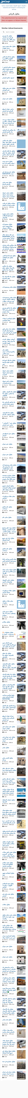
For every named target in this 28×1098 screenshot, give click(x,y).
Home (3, 6)
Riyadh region (17, 6)
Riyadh (24, 6)
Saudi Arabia (9, 6)
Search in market (10, 32)
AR (26, 2)
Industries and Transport (9, 7)
